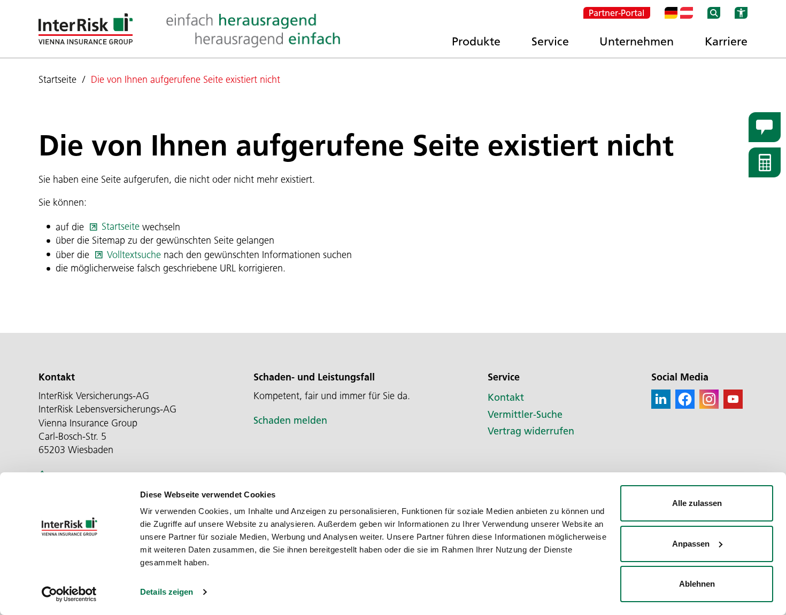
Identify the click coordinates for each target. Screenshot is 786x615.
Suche (713, 13)
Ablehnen (697, 583)
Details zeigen (166, 591)
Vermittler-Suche (525, 415)
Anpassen (691, 543)
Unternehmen (636, 41)
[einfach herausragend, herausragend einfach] (253, 30)
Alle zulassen (697, 503)
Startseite (121, 226)
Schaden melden (290, 420)
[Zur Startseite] (85, 28)
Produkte (476, 41)
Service (550, 41)
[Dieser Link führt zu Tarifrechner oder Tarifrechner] (765, 162)
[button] (661, 399)
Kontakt (506, 397)
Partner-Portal (617, 12)
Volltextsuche (134, 255)
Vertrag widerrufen (531, 431)
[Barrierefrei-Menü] (741, 13)
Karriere (726, 41)
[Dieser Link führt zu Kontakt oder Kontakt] (765, 127)
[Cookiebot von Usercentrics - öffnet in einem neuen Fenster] (69, 594)
